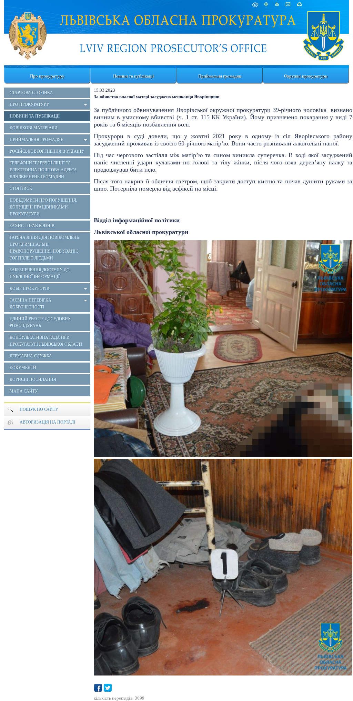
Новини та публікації (133, 76)
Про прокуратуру (47, 76)
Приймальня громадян (219, 76)
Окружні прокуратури (305, 76)
